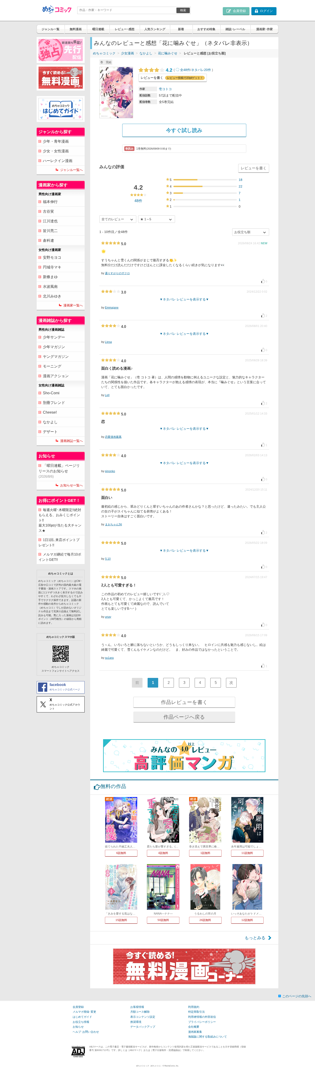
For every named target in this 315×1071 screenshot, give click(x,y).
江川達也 (50, 221)
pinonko (110, 471)
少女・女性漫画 (56, 151)
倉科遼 (48, 240)
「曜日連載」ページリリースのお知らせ (59, 471)
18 (240, 180)
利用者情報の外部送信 (202, 1016)
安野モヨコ (52, 257)
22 (240, 186)
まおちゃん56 (113, 524)
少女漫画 (127, 53)
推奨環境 (135, 1022)
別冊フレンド (54, 403)
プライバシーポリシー (202, 1022)
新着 (181, 29)
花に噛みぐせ (167, 53)
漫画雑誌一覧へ (71, 441)
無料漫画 (76, 29)
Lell (107, 395)
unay (108, 616)
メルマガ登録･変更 (84, 1011)
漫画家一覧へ (73, 305)
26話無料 (205, 920)
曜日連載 (98, 29)
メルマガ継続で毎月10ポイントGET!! (60, 557)
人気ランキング (154, 29)
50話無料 (163, 920)
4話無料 (163, 853)
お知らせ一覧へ (71, 485)
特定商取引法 (196, 1011)
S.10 (108, 558)
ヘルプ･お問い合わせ (86, 1031)
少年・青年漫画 (56, 141)
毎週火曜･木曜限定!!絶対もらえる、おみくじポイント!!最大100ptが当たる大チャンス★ (60, 520)
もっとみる (255, 938)
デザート (50, 432)
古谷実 (48, 211)
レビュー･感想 (124, 29)
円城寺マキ (52, 267)
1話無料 (205, 853)
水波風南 (50, 286)
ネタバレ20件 (201, 70)
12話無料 (247, 920)
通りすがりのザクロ (117, 273)
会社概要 (193, 1026)
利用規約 (193, 1007)
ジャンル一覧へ (71, 170)
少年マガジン (54, 347)
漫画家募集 (195, 1031)
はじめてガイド (82, 1016)
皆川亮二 (50, 231)
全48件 (185, 70)
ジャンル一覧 (50, 29)
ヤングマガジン (56, 357)
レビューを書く (254, 168)
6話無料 (121, 853)
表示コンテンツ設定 (142, 1016)
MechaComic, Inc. (171, 1066)
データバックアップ (142, 1026)
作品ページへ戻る (184, 717)
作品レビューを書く (184, 702)
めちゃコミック (104, 53)
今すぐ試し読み (184, 130)
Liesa (108, 342)
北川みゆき (52, 296)
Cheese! (50, 412)
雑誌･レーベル (235, 29)
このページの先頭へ (296, 996)
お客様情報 (137, 1007)
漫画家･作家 (264, 29)
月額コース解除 (140, 1011)
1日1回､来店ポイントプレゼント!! (59, 542)
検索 (183, 10)
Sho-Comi (51, 393)
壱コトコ (165, 89)
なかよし (146, 53)
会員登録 (78, 1007)
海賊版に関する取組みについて (207, 1036)
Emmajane (112, 307)
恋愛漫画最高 (113, 436)
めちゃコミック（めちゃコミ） (149, 1066)
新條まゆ (50, 277)
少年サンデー (54, 337)
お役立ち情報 (81, 1022)
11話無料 (247, 853)
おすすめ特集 (206, 29)
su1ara (109, 657)
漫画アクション (56, 376)
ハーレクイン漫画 (57, 161)
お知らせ (78, 1026)
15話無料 (121, 920)
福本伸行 (50, 202)
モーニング (52, 366)
